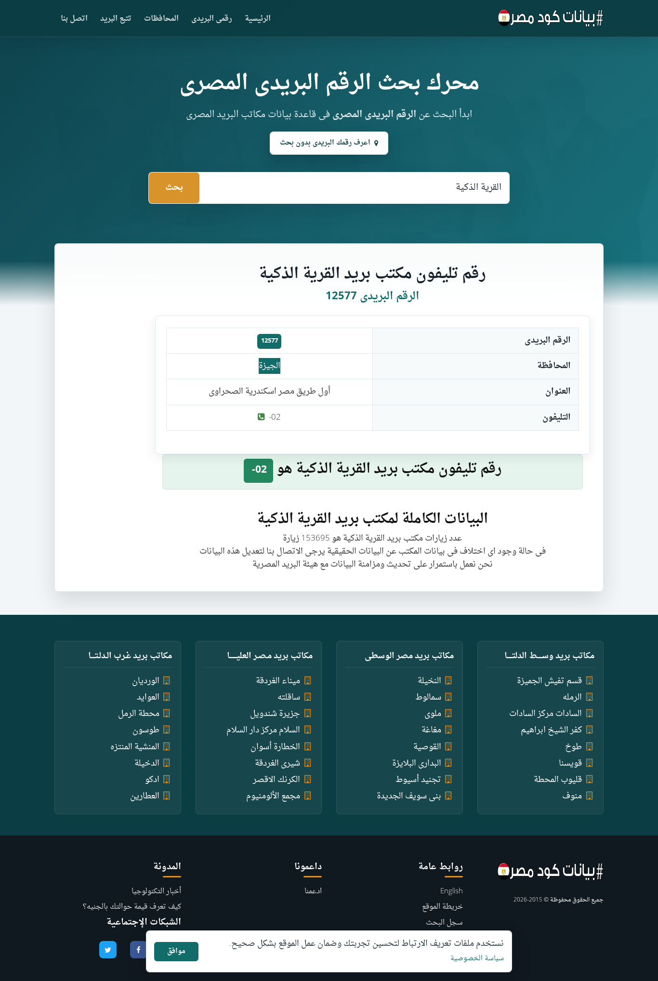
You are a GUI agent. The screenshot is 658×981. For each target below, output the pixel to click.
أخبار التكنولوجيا (156, 892)
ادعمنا (313, 892)
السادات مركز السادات (545, 714)
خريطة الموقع (442, 907)
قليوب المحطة (558, 780)
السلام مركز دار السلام (263, 730)
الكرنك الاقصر (276, 780)
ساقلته (288, 697)
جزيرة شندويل (275, 714)
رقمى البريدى (211, 19)
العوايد (148, 697)
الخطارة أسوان (275, 747)
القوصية (427, 747)
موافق (176, 951)
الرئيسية (258, 19)
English (451, 892)
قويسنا (570, 763)
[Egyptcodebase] (551, 18)
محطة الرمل (138, 714)
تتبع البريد (116, 19)
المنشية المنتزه (134, 747)
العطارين (144, 796)
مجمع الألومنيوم (273, 796)
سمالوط (428, 697)
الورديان (145, 681)
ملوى (432, 714)
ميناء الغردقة (278, 681)
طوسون (145, 730)
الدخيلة (146, 763)
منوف (572, 796)
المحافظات (161, 19)
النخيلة (429, 681)
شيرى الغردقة (277, 763)
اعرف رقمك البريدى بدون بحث (325, 142)
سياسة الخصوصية (477, 958)
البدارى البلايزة (416, 763)
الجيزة (269, 366)
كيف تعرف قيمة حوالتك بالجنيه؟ (132, 907)
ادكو (152, 780)
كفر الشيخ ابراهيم (551, 730)
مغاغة (431, 730)
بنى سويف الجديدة (409, 796)
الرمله (572, 697)
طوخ (573, 747)
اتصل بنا (74, 19)
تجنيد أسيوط (418, 780)
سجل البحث (444, 923)
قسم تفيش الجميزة (549, 681)
